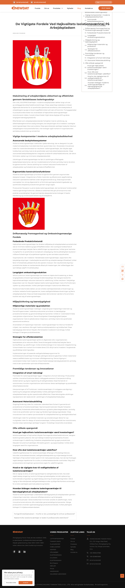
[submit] (110, 2)
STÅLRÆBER (54, 552)
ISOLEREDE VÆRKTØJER (58, 574)
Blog (79, 8)
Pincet (52, 568)
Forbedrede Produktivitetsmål (98, 33)
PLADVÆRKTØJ (55, 544)
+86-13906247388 (95, 553)
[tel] (122, 275)
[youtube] (19, 551)
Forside (37, 8)
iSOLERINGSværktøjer (28, 102)
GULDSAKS (53, 558)
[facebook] (14, 551)
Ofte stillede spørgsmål (94, 63)
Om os (46, 8)
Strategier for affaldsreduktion (94, 50)
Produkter (56, 8)
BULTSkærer (54, 563)
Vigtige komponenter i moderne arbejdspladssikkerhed (97, 16)
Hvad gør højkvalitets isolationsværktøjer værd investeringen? (96, 67)
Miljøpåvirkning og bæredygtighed (92, 41)
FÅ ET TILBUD (106, 8)
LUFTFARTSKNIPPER (57, 538)
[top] (122, 576)
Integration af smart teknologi (98, 58)
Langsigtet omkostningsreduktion (96, 36)
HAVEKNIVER (54, 571)
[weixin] (122, 271)
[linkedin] (24, 551)
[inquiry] (122, 267)
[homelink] (18, 532)
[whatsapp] (122, 279)
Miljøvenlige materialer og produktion (97, 45)
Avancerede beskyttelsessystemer (95, 20)
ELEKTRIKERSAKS (56, 555)
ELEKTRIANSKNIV (55, 560)
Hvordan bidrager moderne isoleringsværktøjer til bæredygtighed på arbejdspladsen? (98, 85)
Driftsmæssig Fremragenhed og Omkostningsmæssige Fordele (97, 29)
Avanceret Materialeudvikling (99, 60)
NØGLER (53, 566)
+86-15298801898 (95, 556)
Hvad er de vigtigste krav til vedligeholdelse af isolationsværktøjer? (98, 78)
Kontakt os (89, 8)
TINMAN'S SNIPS (55, 541)
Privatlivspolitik (101, 584)
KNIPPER (53, 549)
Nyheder (70, 8)
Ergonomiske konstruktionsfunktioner (97, 25)
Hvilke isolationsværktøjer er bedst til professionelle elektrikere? (43, 518)
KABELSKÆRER (55, 547)
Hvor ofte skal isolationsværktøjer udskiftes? (99, 73)
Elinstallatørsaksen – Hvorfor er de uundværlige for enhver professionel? (47, 514)
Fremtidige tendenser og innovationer (94, 54)
